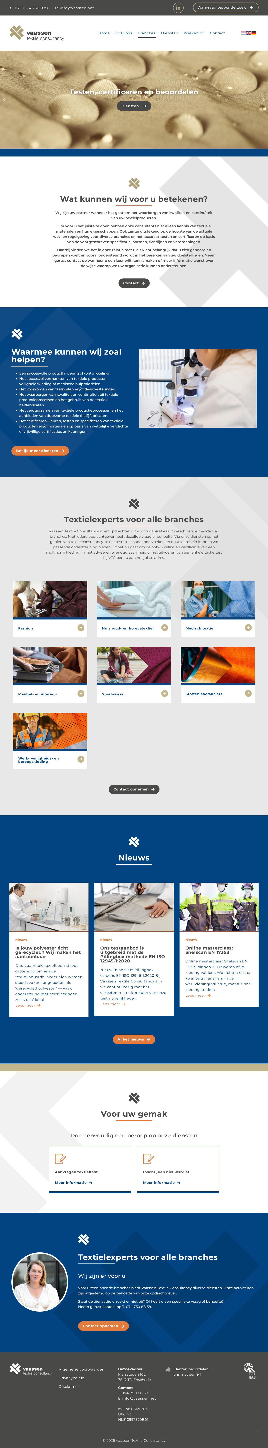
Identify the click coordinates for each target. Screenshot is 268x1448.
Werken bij (194, 33)
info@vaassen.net (139, 1398)
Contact (217, 33)
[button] (4, 99)
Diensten (169, 33)
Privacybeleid (72, 1378)
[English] (249, 33)
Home (104, 33)
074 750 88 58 (135, 1393)
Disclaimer (69, 1386)
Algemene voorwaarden (81, 1369)
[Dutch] (243, 33)
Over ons (123, 33)
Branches (147, 33)
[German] (254, 33)
